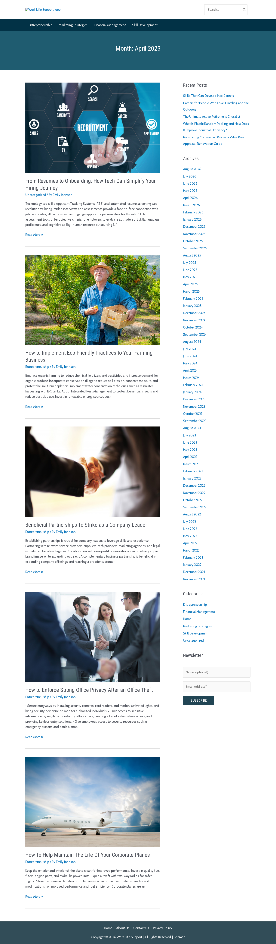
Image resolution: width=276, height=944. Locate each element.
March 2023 (191, 464)
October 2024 (193, 327)
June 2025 (190, 270)
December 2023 (194, 399)
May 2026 (190, 191)
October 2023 (193, 414)
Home (187, 619)
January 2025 (192, 306)
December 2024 (194, 313)
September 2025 (195, 248)
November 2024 (194, 320)
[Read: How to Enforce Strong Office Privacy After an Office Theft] (92, 636)
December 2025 (194, 226)
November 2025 (194, 234)
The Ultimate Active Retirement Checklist (211, 116)
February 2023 (193, 471)
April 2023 (190, 457)
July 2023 (189, 435)
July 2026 (189, 176)
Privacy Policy (162, 928)
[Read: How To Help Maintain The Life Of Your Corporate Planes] (92, 801)
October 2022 (193, 500)
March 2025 (191, 291)
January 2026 (192, 219)
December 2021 (194, 572)
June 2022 (190, 529)
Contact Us (141, 928)
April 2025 (190, 284)
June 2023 (190, 442)
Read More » (34, 235)
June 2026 (190, 183)
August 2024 (192, 342)
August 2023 (192, 428)
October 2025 (193, 241)
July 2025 (189, 263)
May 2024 (190, 363)
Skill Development (195, 633)
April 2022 (190, 543)
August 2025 (192, 255)
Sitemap (179, 937)
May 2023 (190, 450)
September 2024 (195, 334)
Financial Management (199, 612)
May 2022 (190, 536)
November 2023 (194, 406)
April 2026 (190, 198)
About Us (122, 928)
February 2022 (193, 557)
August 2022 (192, 514)
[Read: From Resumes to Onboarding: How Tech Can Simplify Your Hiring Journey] (92, 127)
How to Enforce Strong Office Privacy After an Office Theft (89, 690)
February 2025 (193, 299)
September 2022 (195, 507)
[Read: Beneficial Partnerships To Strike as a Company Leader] (92, 471)
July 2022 (189, 522)
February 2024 (193, 385)
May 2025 (190, 277)
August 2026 (192, 169)
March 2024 (191, 378)
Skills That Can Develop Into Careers (208, 96)
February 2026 (193, 212)
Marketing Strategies (197, 626)
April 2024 (190, 370)
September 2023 (195, 421)
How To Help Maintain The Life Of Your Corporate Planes (87, 854)
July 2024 (189, 349)
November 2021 (194, 579)
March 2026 (191, 205)
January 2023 (192, 478)
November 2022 (194, 493)
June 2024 (190, 356)
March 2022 (191, 550)
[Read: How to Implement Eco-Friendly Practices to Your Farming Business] (92, 299)
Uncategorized (35, 195)
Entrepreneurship (37, 367)
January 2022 (192, 565)
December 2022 (194, 485)
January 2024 (192, 392)
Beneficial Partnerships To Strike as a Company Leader (86, 524)
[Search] (244, 10)
